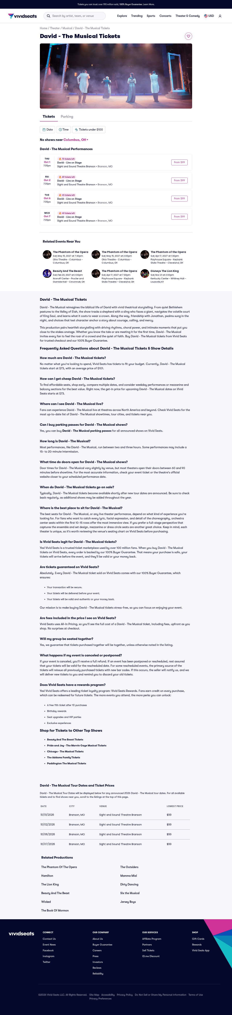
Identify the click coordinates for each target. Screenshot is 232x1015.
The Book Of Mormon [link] (55, 910)
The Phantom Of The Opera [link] (59, 867)
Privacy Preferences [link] (100, 998)
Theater (55, 28)
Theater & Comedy (188, 16)
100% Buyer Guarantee (130, 4)
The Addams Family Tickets (63, 757)
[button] (47, 129)
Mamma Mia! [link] (128, 875)
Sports (151, 16)
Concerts (165, 16)
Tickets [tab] (49, 116)
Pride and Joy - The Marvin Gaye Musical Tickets (76, 745)
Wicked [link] (46, 901)
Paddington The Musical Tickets (66, 763)
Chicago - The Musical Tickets (65, 751)
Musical (67, 28)
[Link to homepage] (23, 16)
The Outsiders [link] (129, 867)
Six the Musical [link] (130, 893)
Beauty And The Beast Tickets (65, 739)
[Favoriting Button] (188, 36)
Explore (122, 16)
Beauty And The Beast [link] (55, 893)
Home (43, 28)
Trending (136, 16)
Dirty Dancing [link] (129, 884)
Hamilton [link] (47, 875)
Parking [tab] (67, 116)
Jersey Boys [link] (128, 901)
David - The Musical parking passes (86, 430)
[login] (220, 16)
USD (211, 16)
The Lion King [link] (50, 884)
